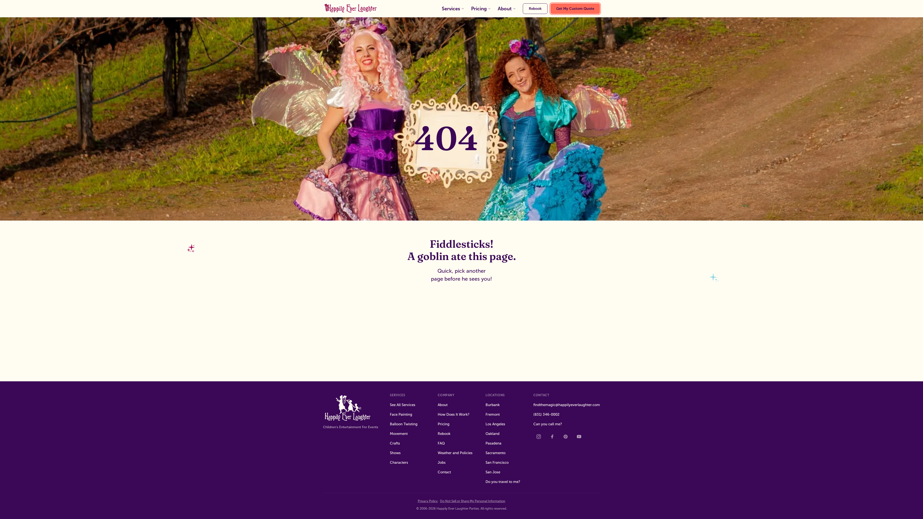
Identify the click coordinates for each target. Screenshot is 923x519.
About (505, 9)
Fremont (493, 414)
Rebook (535, 8)
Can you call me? (547, 424)
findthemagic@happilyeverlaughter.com (566, 405)
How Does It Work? (453, 414)
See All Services (402, 405)
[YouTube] (579, 436)
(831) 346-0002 (546, 414)
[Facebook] (552, 436)
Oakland (492, 434)
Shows (395, 453)
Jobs (442, 462)
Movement (399, 434)
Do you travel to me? (503, 482)
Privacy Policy (428, 501)
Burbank (493, 405)
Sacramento (495, 453)
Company (446, 395)
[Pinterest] (565, 436)
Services (451, 9)
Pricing (479, 9)
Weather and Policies (455, 453)
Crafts (395, 443)
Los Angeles (495, 424)
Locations (495, 395)
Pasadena (493, 443)
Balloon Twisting (404, 424)
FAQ (441, 443)
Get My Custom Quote (575, 8)
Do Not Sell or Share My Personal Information (472, 501)
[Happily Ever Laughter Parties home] (351, 8)
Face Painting (401, 414)
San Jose (493, 472)
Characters (399, 462)
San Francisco (497, 462)
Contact (444, 472)
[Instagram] (538, 436)
